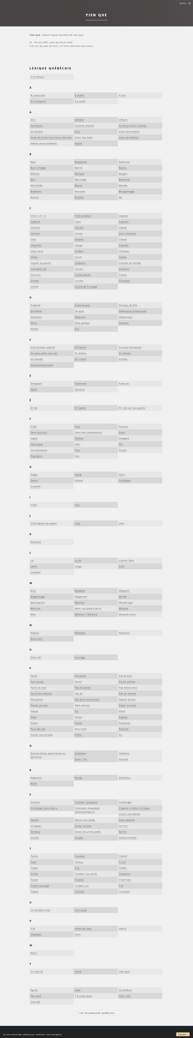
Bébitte (35, 173)
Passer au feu (127, 699)
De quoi (79, 311)
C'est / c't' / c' (39, 215)
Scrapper (36, 825)
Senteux (35, 831)
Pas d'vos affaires (41, 693)
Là (32, 560)
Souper (79, 837)
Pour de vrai (38, 728)
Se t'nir (123, 825)
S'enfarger (125, 802)
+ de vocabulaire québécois (96, 1013)
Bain (33, 161)
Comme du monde (130, 263)
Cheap (78, 245)
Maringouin (38, 602)
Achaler (79, 119)
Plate (34, 717)
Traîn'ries (125, 879)
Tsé (121, 885)
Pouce (78, 723)
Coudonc (124, 268)
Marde (123, 596)
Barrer (79, 167)
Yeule (78, 971)
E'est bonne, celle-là (43, 347)
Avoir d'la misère (129, 131)
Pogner (123, 717)
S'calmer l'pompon (86, 802)
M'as (33, 590)
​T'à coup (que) (83, 995)
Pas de (79, 693)
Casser (123, 227)
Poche (78, 717)
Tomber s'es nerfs (86, 873)
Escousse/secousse (42, 365)
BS (120, 197)
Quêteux (124, 753)
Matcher (80, 602)
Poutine (124, 728)
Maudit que (126, 602)
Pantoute (80, 675)
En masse (124, 353)
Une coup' (81, 910)
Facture (123, 426)
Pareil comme (127, 681)
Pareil (78, 681)
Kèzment (36, 541)
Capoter (124, 221)
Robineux (124, 777)
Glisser (79, 480)
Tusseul (79, 891)
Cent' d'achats (127, 233)
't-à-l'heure (37, 76)
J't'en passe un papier (44, 523)
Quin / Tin (81, 759)
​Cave (77, 990)
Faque (34, 438)
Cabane (123, 215)
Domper (124, 322)
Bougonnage (126, 191)
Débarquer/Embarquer (133, 311)
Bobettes (36, 191)
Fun (77, 456)
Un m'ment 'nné (40, 910)
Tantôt (123, 856)
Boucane (80, 191)
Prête (78, 734)
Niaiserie (80, 632)
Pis (76, 711)
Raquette (36, 777)
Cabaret (35, 221)
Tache (34, 856)
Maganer (124, 590)
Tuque (34, 891)
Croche (79, 280)
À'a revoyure (38, 101)
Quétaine (80, 753)
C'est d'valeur (83, 215)
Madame (80, 590)
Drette (34, 328)
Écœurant (81, 383)
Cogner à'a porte (41, 263)
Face (77, 426)
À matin (79, 95)
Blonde (123, 185)
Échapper (36, 383)
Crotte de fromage (86, 286)
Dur (77, 328)
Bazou (123, 167)
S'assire (35, 802)
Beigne (123, 173)
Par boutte (125, 675)
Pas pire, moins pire (87, 699)
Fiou (77, 450)
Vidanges (36, 934)
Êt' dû (34, 407)
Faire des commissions (88, 432)
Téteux (79, 862)
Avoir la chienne (128, 137)
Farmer (79, 438)
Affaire (123, 119)
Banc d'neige (38, 167)
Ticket (34, 867)
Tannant (80, 856)
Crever (123, 274)
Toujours (124, 873)
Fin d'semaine (39, 450)
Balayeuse (81, 161)
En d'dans (81, 353)
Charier (79, 239)
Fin (121, 444)
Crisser (35, 280)
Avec (77, 131)
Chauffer (36, 245)
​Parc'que (36, 995)
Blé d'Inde (37, 185)
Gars (122, 474)
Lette (34, 566)
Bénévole (124, 179)
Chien (34, 257)
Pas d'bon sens (128, 687)
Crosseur (124, 280)
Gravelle (36, 486)
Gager (34, 474)
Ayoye (78, 143)
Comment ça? (39, 268)
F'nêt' (34, 426)
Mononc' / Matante (86, 614)
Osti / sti (36, 657)
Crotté (34, 286)
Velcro (123, 928)
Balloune (124, 161)
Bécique (79, 173)
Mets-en (36, 608)
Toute (34, 879)
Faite (122, 432)
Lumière (36, 572)
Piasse (34, 711)
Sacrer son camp (85, 819)
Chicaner (124, 251)
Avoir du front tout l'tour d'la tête (51, 137)
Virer (78, 934)
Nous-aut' (37, 638)
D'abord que (82, 305)
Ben (33, 179)
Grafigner (125, 480)
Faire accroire (39, 432)
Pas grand (37, 699)
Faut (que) (37, 444)
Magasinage (38, 596)
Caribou (35, 227)
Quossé (123, 759)
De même (36, 311)
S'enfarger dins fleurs (44, 808)
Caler (78, 221)
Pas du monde (127, 693)
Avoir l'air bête (84, 137)
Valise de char (83, 928)
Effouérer (81, 347)
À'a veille (80, 101)
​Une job (35, 1001)
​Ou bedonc (125, 990)
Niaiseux (124, 632)
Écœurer (124, 383)
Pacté (34, 675)
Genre (34, 480)
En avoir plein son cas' (44, 353)
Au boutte (37, 131)
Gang (78, 474)
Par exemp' (37, 681)
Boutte (35, 197)
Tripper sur (82, 885)
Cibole (123, 257)
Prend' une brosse (42, 734)
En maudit (37, 359)
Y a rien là (37, 971)
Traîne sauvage (40, 885)
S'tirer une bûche (129, 814)
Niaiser (35, 632)
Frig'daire (36, 456)
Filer (77, 444)
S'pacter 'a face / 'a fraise (134, 808)
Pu (120, 734)
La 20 (78, 560)
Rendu (79, 777)
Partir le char (39, 687)
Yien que (124, 971)
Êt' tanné (80, 407)
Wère (34, 953)
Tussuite (124, 891)
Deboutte (36, 317)
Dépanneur (126, 317)
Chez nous (37, 251)
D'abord (35, 305)
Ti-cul (122, 862)
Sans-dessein (127, 819)
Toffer (123, 867)
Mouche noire (127, 614)
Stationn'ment (127, 837)
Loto (122, 566)
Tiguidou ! (183, 1034)
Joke (121, 523)
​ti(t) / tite (124, 995)
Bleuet (79, 185)
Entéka (123, 359)
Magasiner (81, 596)
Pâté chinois (82, 705)
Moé (33, 614)
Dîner (34, 322)
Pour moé (81, 728)
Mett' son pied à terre (88, 608)
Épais (34, 389)
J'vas (77, 523)
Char (33, 239)
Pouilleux (124, 723)
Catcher (35, 233)
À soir (122, 95)
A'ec (33, 119)
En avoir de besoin (130, 347)
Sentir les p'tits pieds (88, 831)
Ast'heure (36, 125)
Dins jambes (82, 322)
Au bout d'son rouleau (132, 125)
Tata (33, 862)
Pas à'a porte (83, 687)
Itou (77, 504)
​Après (34, 990)
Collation (80, 263)
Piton (122, 711)
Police (34, 723)
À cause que (38, 95)
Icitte (34, 504)
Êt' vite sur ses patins (132, 407)
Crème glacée (83, 274)
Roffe (34, 783)
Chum (78, 257)
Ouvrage (80, 657)
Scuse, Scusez (83, 825)
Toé (77, 867)
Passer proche (39, 705)
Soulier (35, 837)
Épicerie (79, 389)
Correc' (79, 268)
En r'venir (81, 359)
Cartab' (79, 227)
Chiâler (79, 251)
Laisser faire (126, 560)
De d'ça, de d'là (128, 305)
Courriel (35, 274)
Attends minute (84, 125)
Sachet (35, 819)
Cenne (78, 233)
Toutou (79, 879)
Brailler (79, 197)
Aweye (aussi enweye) (44, 143)
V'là (33, 928)
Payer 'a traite (127, 705)
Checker (124, 245)
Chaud (123, 239)
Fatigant (124, 438)
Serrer (123, 831)
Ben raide (80, 179)
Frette (122, 450)
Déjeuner (80, 317)
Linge (78, 566)
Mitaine (123, 608)
